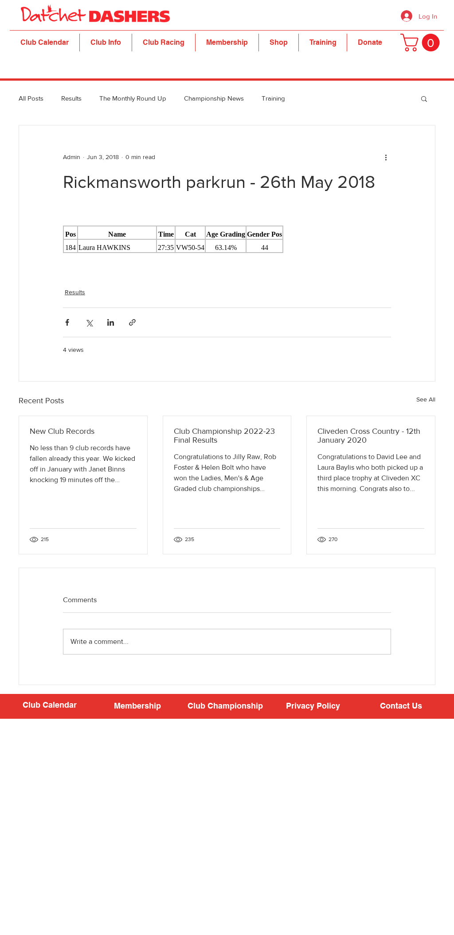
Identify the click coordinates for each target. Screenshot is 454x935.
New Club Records (62, 431)
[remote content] (227, 239)
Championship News (214, 98)
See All (425, 399)
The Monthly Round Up (132, 98)
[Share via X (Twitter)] (89, 322)
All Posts (31, 98)
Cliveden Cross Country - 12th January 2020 (368, 435)
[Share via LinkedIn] (110, 322)
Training (273, 98)
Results (71, 98)
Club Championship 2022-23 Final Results (224, 435)
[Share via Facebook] (67, 322)
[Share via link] (132, 322)
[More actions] (385, 157)
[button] (106, 42)
